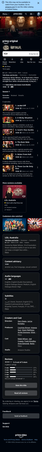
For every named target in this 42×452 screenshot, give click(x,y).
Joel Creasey (17, 84)
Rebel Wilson (9, 84)
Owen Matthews (28, 330)
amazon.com (10, 7)
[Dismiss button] (38, 3)
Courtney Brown (24, 328)
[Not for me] (31, 59)
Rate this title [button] (21, 385)
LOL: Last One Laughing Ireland (14, 224)
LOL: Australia (14, 191)
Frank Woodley (26, 84)
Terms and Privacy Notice (12, 439)
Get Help (6, 426)
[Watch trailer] (5, 59)
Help (35, 439)
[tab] (6, 95)
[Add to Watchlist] (12, 59)
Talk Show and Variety (10, 75)
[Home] (18, 14)
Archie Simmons (24, 332)
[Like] (22, 59)
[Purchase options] (37, 106)
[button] (15, 378)
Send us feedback (27, 439)
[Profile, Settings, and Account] (38, 14)
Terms (35, 401)
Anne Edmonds (23, 343)
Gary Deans (22, 321)
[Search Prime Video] (26, 14)
